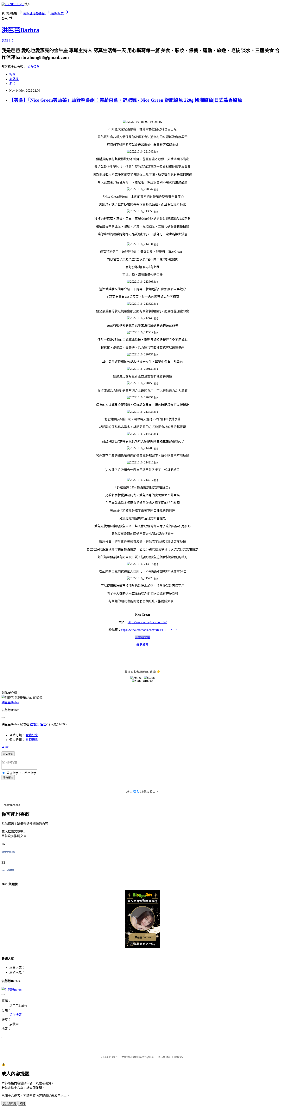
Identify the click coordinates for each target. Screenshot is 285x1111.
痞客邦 (34, 724)
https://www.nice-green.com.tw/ (147, 622)
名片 (12, 83)
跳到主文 (8, 40)
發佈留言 (8, 777)
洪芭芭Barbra (20, 30)
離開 (22, 1103)
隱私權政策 (164, 1057)
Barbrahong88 (8, 852)
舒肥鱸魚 (142, 644)
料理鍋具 (32, 739)
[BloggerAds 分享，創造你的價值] (142, 896)
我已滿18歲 (9, 1103)
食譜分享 (32, 735)
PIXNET (113, 1057)
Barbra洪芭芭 (8, 870)
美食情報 (33, 66)
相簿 (12, 74)
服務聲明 (179, 1057)
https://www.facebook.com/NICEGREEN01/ (149, 629)
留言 (43, 724)
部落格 (14, 79)
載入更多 (8, 754)
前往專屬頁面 (142, 919)
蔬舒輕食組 (142, 637)
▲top (5, 746)
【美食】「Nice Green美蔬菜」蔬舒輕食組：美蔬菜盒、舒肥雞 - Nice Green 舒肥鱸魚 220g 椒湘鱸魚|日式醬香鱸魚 (125, 100)
